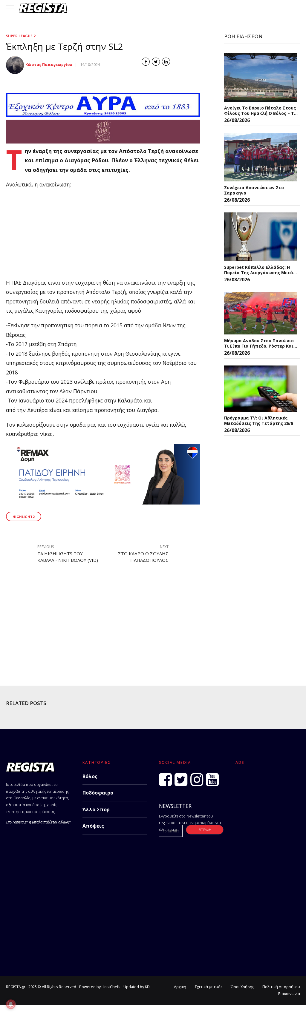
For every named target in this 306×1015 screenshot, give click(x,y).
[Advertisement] (103, 236)
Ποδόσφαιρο (97, 792)
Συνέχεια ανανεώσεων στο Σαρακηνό (254, 190)
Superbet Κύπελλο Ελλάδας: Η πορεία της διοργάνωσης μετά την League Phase (258, 269)
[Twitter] (181, 779)
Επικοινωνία (289, 993)
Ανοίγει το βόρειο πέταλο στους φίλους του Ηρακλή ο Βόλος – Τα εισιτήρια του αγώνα (260, 110)
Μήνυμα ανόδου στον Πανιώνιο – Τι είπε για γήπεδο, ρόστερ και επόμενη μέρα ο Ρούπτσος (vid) (260, 343)
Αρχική (180, 986)
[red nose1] (103, 141)
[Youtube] (212, 779)
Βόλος (89, 776)
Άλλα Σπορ (96, 809)
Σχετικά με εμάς (208, 986)
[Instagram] (196, 779)
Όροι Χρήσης (242, 986)
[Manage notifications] (11, 1004)
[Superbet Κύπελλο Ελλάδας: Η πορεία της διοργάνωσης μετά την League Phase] (260, 236)
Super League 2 (21, 35)
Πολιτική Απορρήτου (281, 986)
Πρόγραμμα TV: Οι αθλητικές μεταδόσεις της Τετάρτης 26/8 (258, 420)
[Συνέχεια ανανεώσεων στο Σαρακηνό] (260, 157)
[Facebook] (165, 779)
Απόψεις (93, 826)
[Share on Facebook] (146, 62)
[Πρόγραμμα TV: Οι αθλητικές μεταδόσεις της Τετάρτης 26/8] (260, 388)
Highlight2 (23, 516)
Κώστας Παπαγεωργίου (48, 64)
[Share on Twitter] (156, 62)
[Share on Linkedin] (166, 62)
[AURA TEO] (103, 114)
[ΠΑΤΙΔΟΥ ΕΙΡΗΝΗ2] (103, 502)
